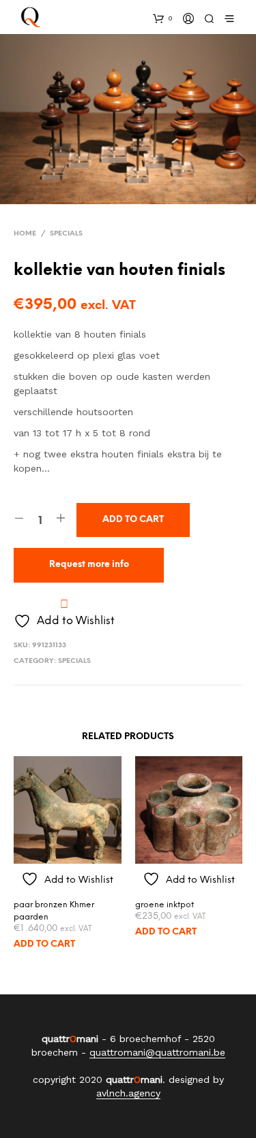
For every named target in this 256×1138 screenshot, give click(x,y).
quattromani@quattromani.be (157, 1052)
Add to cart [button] (44, 944)
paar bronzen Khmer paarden (54, 911)
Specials (66, 234)
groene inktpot (164, 904)
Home (25, 234)
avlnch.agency (128, 1093)
